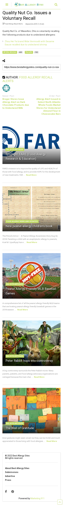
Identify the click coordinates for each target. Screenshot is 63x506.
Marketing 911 (37, 498)
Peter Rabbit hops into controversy (29, 361)
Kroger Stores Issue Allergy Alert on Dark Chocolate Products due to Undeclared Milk (15, 103)
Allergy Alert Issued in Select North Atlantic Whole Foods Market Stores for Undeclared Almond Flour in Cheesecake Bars (48, 106)
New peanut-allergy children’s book (29, 226)
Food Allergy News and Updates (22, 221)
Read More (31, 175)
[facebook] (6, 491)
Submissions (11, 472)
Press (8, 480)
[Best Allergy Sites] (28, 5)
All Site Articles (14, 149)
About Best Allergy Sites (17, 468)
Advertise (10, 476)
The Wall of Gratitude (20, 428)
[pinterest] (12, 491)
